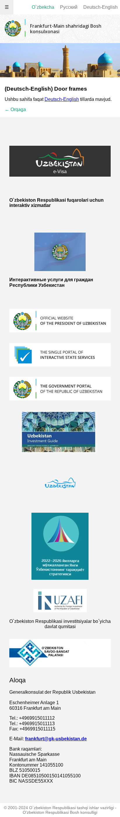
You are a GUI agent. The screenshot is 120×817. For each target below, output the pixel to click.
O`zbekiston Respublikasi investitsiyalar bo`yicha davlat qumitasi (60, 624)
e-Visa (60, 171)
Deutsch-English (100, 7)
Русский (68, 7)
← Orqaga (15, 109)
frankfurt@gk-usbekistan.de (56, 738)
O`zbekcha (43, 7)
